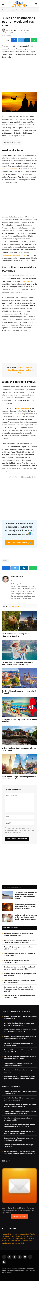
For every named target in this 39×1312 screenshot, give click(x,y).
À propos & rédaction (26, 1269)
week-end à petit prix (10, 169)
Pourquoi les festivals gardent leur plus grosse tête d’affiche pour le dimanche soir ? (20, 1037)
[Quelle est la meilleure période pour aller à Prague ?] (19, 678)
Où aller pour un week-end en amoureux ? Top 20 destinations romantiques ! (19, 663)
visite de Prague (22, 408)
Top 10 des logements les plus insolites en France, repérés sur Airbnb (18, 935)
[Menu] (3, 4)
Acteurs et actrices (27, 1236)
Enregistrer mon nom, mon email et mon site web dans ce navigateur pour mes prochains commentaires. (19, 830)
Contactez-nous (19, 1216)
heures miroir (19, 1243)
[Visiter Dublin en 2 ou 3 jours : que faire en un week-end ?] (19, 735)
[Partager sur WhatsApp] (34, 40)
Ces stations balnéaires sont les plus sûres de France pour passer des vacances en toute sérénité (26, 896)
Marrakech (27, 281)
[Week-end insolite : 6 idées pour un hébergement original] (19, 621)
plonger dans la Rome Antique (13, 255)
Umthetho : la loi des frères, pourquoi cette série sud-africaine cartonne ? (19, 1024)
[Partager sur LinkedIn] (27, 40)
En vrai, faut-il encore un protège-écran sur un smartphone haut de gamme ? (20, 1058)
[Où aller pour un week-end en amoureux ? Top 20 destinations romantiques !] (19, 650)
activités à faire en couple (10, 1238)
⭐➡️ (19, 543)
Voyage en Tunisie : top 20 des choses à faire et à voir (19, 720)
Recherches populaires (21, 1271)
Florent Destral (12, 30)
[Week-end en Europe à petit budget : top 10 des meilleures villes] (19, 764)
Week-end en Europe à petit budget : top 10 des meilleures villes (19, 778)
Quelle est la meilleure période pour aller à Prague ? (19, 692)
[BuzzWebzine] (19, 4)
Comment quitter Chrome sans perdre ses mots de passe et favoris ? (18, 1064)
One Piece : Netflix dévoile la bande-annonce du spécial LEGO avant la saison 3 (20, 1031)
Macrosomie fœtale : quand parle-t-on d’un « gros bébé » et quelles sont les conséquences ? (20, 1078)
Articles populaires (7, 1271)
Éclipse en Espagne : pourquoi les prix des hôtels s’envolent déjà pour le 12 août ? (25, 906)
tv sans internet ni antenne (19, 1241)
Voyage (13, 10)
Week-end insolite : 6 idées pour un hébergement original (16, 635)
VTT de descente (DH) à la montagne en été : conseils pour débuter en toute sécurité (19, 941)
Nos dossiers (6, 1234)
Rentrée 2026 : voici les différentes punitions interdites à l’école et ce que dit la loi (19, 1051)
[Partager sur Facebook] (14, 40)
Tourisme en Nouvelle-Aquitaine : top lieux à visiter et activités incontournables (19, 968)
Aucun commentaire (17, 33)
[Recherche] (36, 4)
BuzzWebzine (6, 10)
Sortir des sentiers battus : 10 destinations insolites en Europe (20, 370)
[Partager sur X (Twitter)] (21, 40)
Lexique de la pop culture (20, 1234)
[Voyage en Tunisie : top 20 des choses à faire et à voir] (19, 707)
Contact (9, 1272)
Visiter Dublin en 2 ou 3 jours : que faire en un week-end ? (19, 749)
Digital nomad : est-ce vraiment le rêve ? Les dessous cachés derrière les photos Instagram (26, 917)
